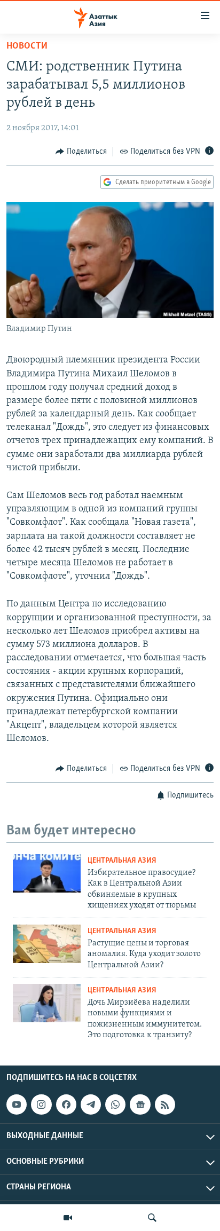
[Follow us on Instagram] (41, 1104)
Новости (27, 46)
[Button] (81, 152)
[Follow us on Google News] (140, 1104)
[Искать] (152, 1217)
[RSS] (165, 1104)
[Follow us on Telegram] (91, 1104)
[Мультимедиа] (68, 1217)
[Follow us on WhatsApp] (115, 1104)
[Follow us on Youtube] (16, 1104)
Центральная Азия (122, 861)
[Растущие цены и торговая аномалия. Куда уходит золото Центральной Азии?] (47, 944)
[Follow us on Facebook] (66, 1104)
